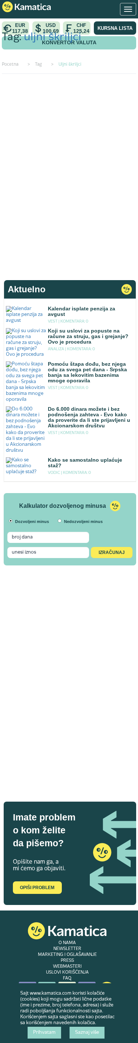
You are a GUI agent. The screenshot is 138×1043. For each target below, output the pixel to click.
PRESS (67, 960)
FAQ (67, 978)
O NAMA (67, 943)
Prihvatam (44, 1032)
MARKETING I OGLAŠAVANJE (67, 955)
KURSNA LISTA (115, 28)
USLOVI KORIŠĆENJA (67, 972)
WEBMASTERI (67, 966)
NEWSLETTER (67, 949)
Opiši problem (37, 887)
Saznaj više (87, 1032)
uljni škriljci (52, 37)
